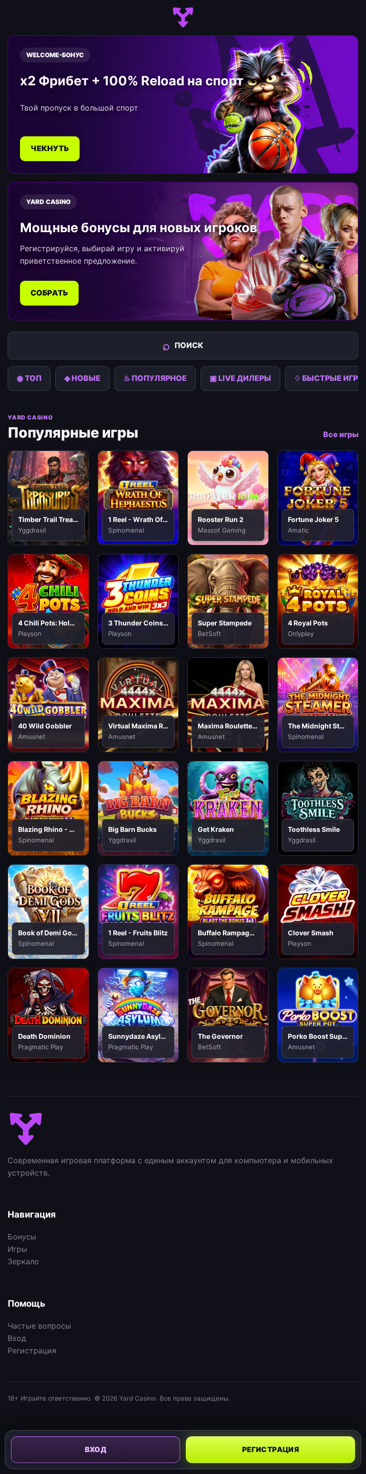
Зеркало (23, 1261)
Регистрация (32, 1350)
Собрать (49, 292)
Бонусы (22, 1236)
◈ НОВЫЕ (82, 378)
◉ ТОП (29, 378)
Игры (17, 1249)
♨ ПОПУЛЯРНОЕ (155, 378)
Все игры (340, 434)
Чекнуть (49, 148)
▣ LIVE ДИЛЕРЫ (240, 378)
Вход (17, 1338)
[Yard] (183, 17)
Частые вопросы (39, 1326)
